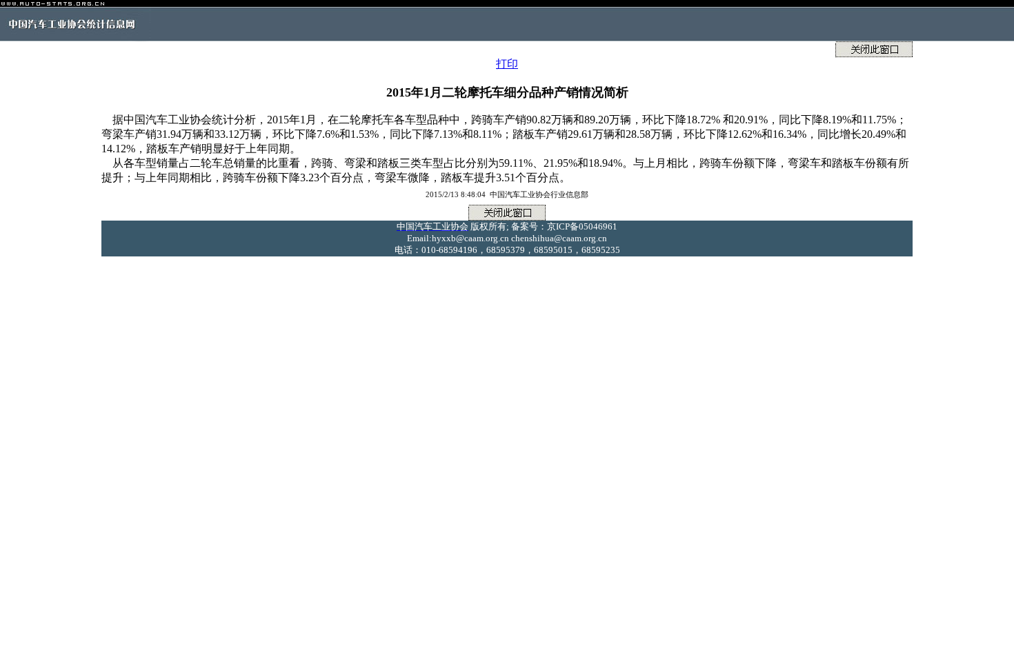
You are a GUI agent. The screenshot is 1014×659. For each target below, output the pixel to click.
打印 (507, 64)
